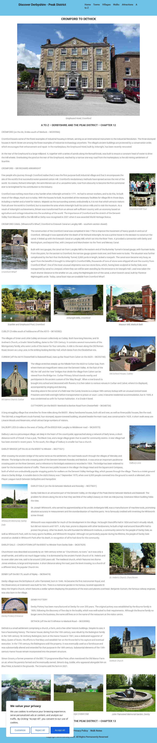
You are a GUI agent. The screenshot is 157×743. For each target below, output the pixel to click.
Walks (116, 4)
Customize (20, 730)
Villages (106, 4)
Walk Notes (96, 730)
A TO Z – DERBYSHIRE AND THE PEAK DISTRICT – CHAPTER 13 (78, 721)
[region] (40, 719)
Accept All (60, 730)
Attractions (127, 4)
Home (88, 4)
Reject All (40, 730)
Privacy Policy (80, 730)
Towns (96, 4)
